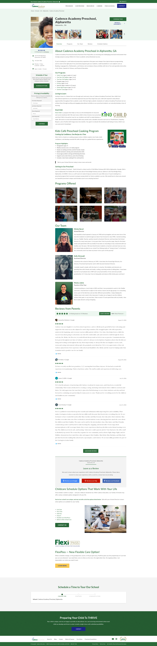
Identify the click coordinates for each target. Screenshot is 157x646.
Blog (55, 639)
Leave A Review (104, 313)
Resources (90, 6)
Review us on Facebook (112, 481)
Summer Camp (61, 89)
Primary (59, 83)
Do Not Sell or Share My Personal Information (116, 644)
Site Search (122, 1)
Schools (37, 11)
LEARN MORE (62, 566)
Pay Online (79, 639)
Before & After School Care (64, 519)
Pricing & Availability (117, 23)
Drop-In (59, 515)
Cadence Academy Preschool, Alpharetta (47, 1)
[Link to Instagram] (116, 639)
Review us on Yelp (92, 481)
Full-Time (59, 509)
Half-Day (59, 513)
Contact (122, 6)
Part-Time (59, 511)
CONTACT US (62, 525)
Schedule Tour (118, 19)
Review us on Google (71, 481)
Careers (99, 6)
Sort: (113, 313)
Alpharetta (45, 11)
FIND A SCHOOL (110, 6)
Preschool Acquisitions (90, 639)
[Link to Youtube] (113, 639)
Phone (36, 111)
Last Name (36, 106)
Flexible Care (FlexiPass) (63, 517)
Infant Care (60, 75)
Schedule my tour (41, 85)
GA (41, 11)
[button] (124, 34)
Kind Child (58, 112)
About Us (49, 639)
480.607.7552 (74, 644)
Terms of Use (102, 644)
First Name (37, 100)
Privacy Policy (95, 644)
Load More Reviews (91, 451)
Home (32, 11)
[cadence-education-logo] (38, 639)
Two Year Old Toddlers (63, 79)
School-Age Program (62, 87)
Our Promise (79, 6)
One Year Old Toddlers (63, 77)
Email (35, 116)
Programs (69, 6)
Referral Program (69, 639)
